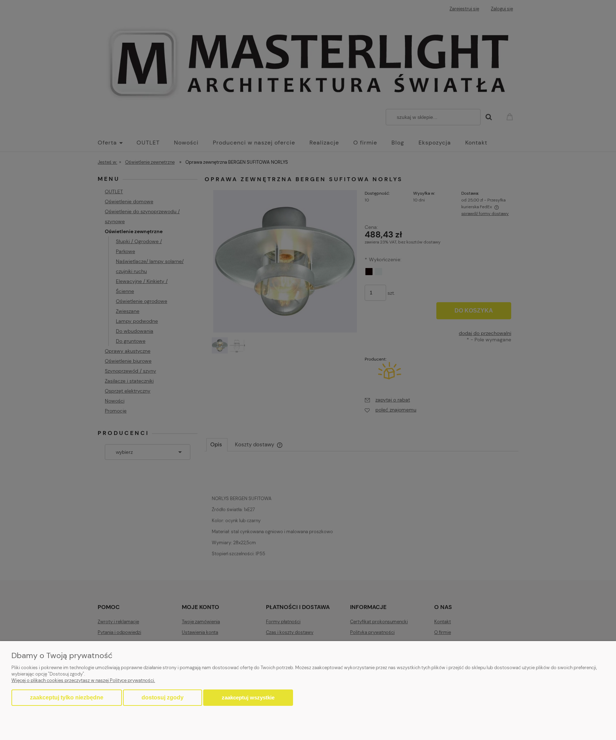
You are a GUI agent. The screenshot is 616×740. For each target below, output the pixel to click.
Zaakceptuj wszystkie (248, 697)
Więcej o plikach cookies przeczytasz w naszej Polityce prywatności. (83, 680)
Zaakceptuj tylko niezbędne (66, 697)
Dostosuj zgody (163, 697)
